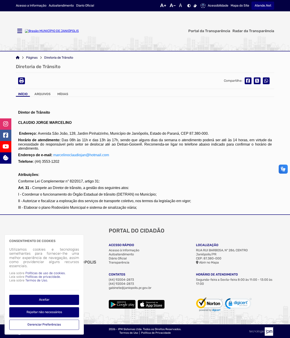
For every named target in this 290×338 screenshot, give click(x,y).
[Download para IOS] (151, 307)
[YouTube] (5, 146)
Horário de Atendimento (217, 274)
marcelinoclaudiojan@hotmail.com (81, 155)
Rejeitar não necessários (44, 312)
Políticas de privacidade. (43, 277)
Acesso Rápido (121, 245)
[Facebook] (5, 135)
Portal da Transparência (209, 31)
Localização (207, 245)
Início (23, 94)
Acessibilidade (218, 5)
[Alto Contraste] (189, 5)
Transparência (119, 262)
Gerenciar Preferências (44, 324)
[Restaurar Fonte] (181, 5)
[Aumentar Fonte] (163, 5)
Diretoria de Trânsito (58, 58)
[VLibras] (195, 5)
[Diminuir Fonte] (172, 5)
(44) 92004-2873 (121, 280)
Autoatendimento (61, 5)
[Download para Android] (122, 307)
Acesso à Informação (124, 250)
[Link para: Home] (17, 58)
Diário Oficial (118, 258)
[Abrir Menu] (19, 31)
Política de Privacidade (156, 332)
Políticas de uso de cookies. (45, 273)
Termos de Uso (128, 332)
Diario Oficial (85, 5)
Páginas (32, 58)
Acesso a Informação (31, 5)
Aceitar (44, 300)
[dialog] (44, 285)
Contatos (117, 274)
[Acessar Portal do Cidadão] (52, 31)
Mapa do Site (240, 5)
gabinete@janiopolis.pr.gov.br (130, 288)
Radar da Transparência (253, 31)
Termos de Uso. (36, 280)
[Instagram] (5, 124)
